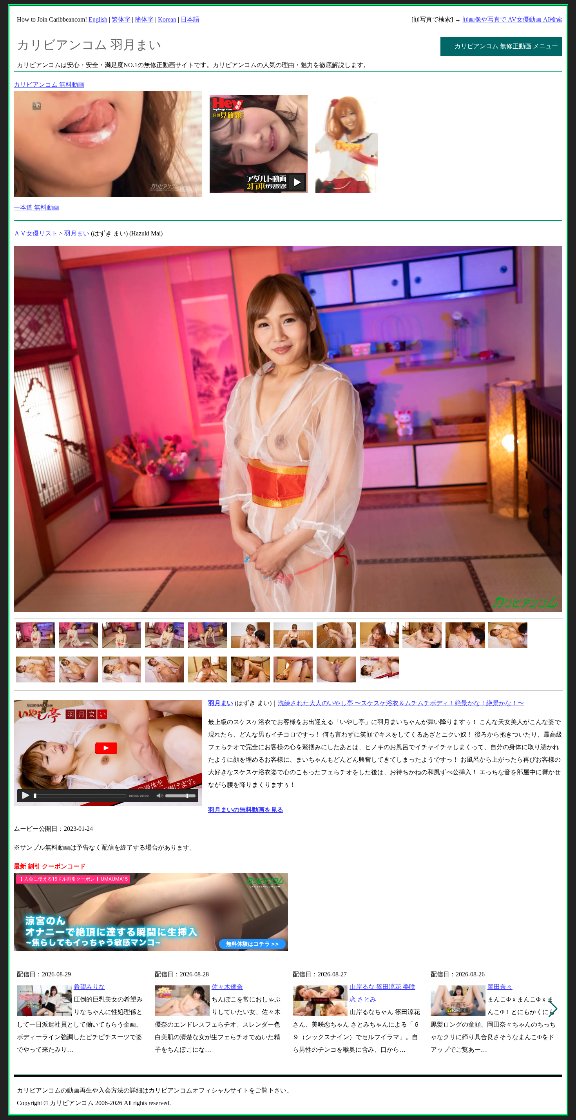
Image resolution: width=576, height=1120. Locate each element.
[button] (553, 1009)
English (98, 19)
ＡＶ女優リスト (36, 233)
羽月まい (76, 233)
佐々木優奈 (227, 986)
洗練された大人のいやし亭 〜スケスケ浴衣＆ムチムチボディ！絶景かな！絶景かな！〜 (401, 703)
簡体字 (144, 19)
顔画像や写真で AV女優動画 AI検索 (512, 19)
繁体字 (121, 19)
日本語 (190, 19)
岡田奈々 (500, 986)
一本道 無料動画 (36, 207)
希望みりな (89, 986)
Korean (167, 19)
